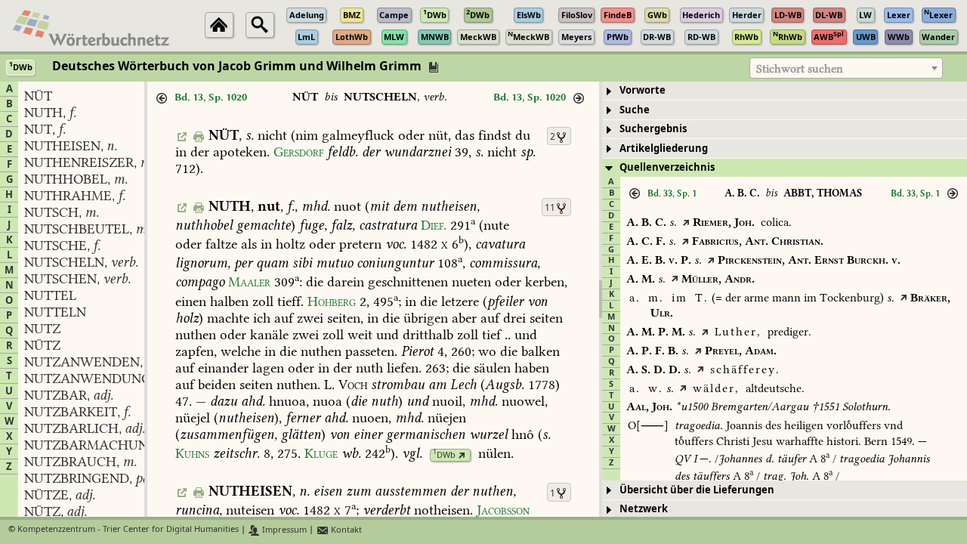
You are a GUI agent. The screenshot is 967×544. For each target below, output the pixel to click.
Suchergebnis (653, 129)
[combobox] (846, 68)
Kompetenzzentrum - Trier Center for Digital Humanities (128, 530)
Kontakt (345, 530)
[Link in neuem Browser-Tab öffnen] (462, 455)
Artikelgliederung (663, 148)
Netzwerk (643, 509)
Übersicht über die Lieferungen (696, 490)
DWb (444, 455)
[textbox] (846, 68)
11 (550, 208)
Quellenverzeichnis (667, 167)
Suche (634, 110)
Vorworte (642, 90)
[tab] (784, 91)
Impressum (283, 530)
